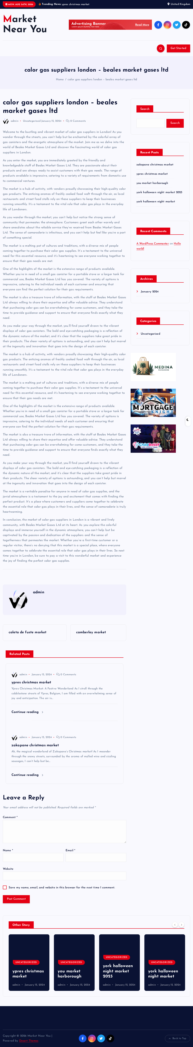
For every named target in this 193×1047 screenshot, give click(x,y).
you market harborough (152, 183)
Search (145, 109)
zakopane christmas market (155, 164)
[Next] (181, 925)
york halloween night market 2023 (159, 192)
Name (8, 850)
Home (60, 79)
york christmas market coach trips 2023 (163, 971)
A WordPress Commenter (152, 243)
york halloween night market (155, 201)
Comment (10, 817)
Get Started (178, 48)
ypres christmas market (152, 174)
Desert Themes (28, 1040)
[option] (29, 962)
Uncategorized (32, 121)
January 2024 (150, 291)
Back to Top (179, 1038)
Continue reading (25, 712)
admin (14, 121)
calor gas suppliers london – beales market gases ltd (102, 79)
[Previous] (175, 925)
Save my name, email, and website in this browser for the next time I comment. (62, 887)
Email (70, 850)
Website (8, 869)
